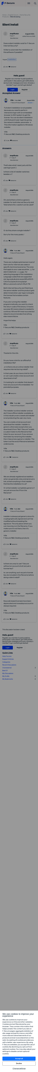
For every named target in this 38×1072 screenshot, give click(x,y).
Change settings (19, 1068)
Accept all (19, 1058)
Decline (19, 1063)
